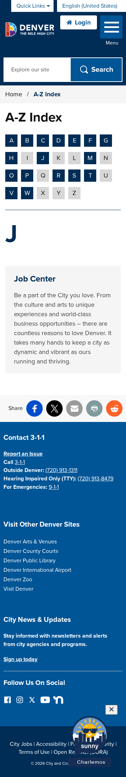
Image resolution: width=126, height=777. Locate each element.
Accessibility (51, 744)
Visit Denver (18, 589)
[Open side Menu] (111, 28)
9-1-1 (54, 487)
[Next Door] (56, 699)
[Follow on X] (32, 699)
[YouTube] (44, 699)
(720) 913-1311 (61, 470)
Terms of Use (34, 752)
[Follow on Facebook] (8, 699)
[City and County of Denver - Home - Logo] (29, 29)
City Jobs (21, 744)
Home (13, 94)
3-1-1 (20, 462)
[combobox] (91, 6)
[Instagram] (20, 699)
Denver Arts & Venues (30, 542)
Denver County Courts (31, 551)
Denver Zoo (18, 579)
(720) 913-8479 (95, 479)
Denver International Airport (37, 570)
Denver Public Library (30, 560)
